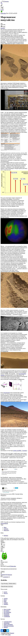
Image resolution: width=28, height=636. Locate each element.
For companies (7, 612)
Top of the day (4, 583)
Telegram (9, 574)
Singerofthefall (4, 523)
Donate (2, 542)
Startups (6, 627)
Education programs (9, 626)
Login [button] (2, 9)
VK (6, 574)
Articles (6, 598)
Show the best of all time (6, 586)
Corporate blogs (8, 621)
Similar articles (12, 583)
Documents (6, 613)
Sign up (6, 593)
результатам (7, 392)
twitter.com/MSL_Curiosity (20, 450)
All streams (6, 1)
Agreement (6, 615)
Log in (5, 592)
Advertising (6, 623)
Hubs (5, 601)
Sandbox (6, 604)
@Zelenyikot (12, 566)
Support (12, 633)
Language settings (5, 633)
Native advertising (8, 624)
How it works (7, 609)
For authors (6, 610)
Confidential (7, 616)
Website (3, 574)
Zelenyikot (3, 13)
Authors (6, 602)
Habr (9, 634)
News (5, 600)
